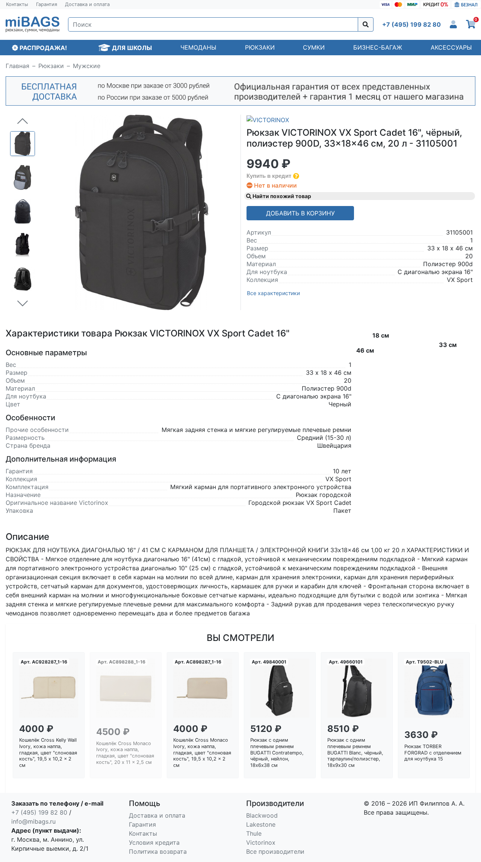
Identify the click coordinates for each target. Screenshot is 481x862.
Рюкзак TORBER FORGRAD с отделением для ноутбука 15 (432, 753)
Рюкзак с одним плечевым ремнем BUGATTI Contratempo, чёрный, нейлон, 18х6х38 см (277, 752)
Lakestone (260, 824)
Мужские (86, 66)
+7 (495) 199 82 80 (39, 812)
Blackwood (262, 815)
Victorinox (260, 842)
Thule (254, 833)
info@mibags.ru (33, 821)
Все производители (275, 851)
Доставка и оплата (87, 4)
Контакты (17, 4)
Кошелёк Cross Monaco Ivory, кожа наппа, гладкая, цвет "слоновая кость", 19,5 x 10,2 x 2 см (202, 752)
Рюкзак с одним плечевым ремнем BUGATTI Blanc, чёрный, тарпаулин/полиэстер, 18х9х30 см (355, 752)
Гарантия (46, 4)
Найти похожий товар (281, 196)
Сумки (314, 47)
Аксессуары (451, 47)
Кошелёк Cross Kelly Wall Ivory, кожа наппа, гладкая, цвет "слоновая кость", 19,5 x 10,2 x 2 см (48, 752)
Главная (17, 66)
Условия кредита (154, 842)
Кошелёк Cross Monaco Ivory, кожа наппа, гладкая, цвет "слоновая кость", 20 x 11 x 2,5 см (125, 753)
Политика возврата (158, 851)
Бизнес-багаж (377, 47)
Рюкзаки (260, 47)
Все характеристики (273, 293)
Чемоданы (198, 47)
